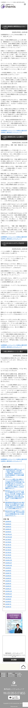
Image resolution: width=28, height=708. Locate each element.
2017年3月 (8, 555)
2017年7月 (8, 544)
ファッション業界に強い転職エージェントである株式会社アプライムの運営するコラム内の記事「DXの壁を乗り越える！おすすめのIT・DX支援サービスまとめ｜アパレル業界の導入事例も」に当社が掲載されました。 (14, 484)
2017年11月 (8, 534)
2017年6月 (8, 547)
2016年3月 (8, 583)
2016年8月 (8, 570)
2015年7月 (8, 604)
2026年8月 (8, 521)
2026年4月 (8, 529)
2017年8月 (8, 542)
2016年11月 (8, 563)
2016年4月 (8, 581)
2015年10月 (8, 596)
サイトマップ (11, 676)
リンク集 (19, 676)
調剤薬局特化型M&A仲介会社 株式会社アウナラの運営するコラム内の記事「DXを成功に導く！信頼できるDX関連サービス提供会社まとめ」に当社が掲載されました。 (14, 505)
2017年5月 (8, 550)
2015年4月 (8, 606)
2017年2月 (8, 557)
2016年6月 (8, 575)
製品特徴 (3, 673)
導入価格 (3, 674)
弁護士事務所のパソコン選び (13, 351)
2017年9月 (8, 539)
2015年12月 (8, 591)
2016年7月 (8, 573)
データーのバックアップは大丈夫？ (13, 243)
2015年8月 (8, 601)
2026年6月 (8, 524)
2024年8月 (8, 531)
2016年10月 (8, 565)
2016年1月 (8, 588)
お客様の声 (19, 674)
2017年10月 (8, 537)
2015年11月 (8, 594)
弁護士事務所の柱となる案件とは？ (13, 137)
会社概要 (3, 676)
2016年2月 (8, 586)
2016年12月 (8, 560)
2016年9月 (8, 568)
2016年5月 (8, 578)
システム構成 (18, 673)
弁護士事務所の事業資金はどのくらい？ (14, 27)
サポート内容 (11, 674)
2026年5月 (8, 526)
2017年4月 (8, 552)
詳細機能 (10, 673)
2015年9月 (8, 599)
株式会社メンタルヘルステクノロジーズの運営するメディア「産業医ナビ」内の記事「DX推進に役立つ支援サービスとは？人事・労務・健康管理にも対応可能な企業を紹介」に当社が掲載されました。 (14, 495)
